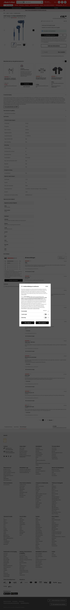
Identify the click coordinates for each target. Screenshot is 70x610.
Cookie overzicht (29, 308)
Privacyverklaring (23, 308)
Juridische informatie (36, 308)
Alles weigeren (28, 322)
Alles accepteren (42, 322)
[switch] (45, 314)
